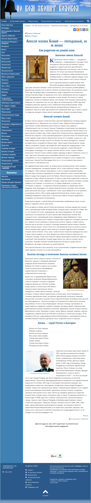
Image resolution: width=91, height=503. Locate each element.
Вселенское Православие (11, 74)
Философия (6, 109)
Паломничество (7, 71)
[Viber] (84, 29)
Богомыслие (6, 62)
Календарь (5, 28)
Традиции (5, 83)
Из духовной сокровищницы (7, 99)
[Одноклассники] (77, 29)
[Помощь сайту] (57, 457)
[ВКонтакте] (74, 29)
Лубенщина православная (11, 103)
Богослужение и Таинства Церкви (11, 32)
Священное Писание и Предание (10, 42)
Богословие (6, 55)
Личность (5, 80)
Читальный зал (7, 164)
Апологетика (6, 65)
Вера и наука (6, 118)
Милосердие (6, 136)
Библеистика (6, 68)
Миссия (4, 133)
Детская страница (8, 157)
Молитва (5, 92)
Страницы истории (8, 148)
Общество (5, 127)
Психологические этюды (10, 115)
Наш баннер (6, 179)
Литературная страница (10, 160)
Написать (5, 176)
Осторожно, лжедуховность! (12, 124)
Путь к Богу (6, 86)
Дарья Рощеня (32, 36)
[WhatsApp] (87, 29)
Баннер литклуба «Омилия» (12, 182)
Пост (3, 52)
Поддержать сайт (33, 487)
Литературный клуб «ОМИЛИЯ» (9, 167)
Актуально (5, 89)
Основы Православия (9, 39)
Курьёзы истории (8, 151)
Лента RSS (8, 472)
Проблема (5, 139)
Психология (6, 121)
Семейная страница (9, 154)
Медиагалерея (33, 21)
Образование (6, 112)
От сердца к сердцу (8, 106)
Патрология (6, 59)
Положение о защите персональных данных (10, 186)
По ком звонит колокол (17, 21)
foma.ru (85, 416)
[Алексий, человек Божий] (37, 82)
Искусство (5, 145)
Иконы (4, 49)
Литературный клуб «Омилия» (51, 21)
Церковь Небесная (8, 36)
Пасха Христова (7, 25)
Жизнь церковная (8, 77)
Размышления (7, 130)
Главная (4, 21)
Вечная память (7, 142)
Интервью (5, 46)
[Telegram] (80, 29)
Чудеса (4, 95)
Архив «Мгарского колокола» (74, 21)
